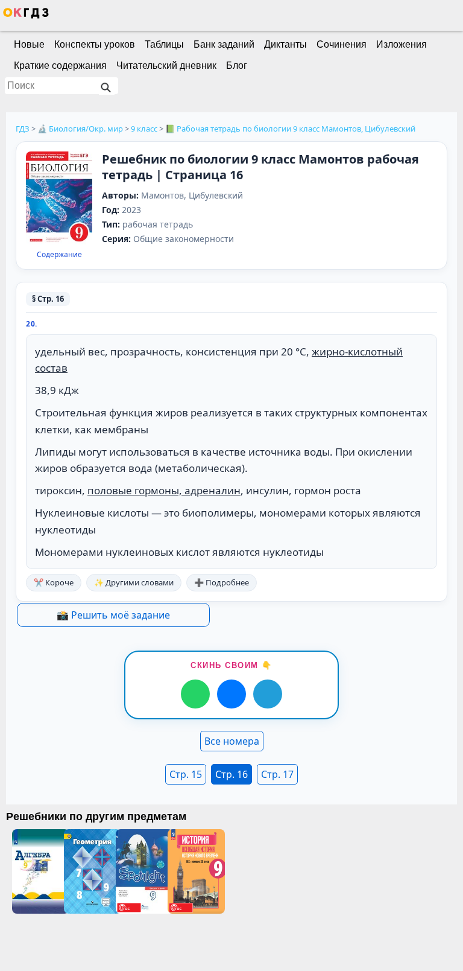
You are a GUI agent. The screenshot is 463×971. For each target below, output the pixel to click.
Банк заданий (224, 44)
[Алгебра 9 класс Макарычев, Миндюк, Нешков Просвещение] (38, 871)
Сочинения (342, 44)
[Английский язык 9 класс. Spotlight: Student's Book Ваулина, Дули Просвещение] (142, 871)
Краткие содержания (60, 65)
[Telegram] (267, 694)
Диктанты (285, 44)
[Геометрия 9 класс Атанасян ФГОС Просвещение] (90, 871)
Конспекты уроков (94, 44)
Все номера (231, 741)
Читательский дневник (166, 65)
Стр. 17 (277, 774)
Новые (29, 44)
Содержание (59, 254)
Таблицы (164, 44)
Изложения (401, 44)
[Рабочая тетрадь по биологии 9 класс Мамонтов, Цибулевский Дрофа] (59, 198)
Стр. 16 (231, 774)
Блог (236, 65)
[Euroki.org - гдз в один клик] (26, 16)
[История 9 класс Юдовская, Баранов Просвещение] (193, 871)
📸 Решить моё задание (113, 615)
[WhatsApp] (195, 694)
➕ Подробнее (221, 582)
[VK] (231, 694)
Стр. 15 (185, 774)
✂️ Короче (54, 582)
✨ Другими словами (134, 582)
